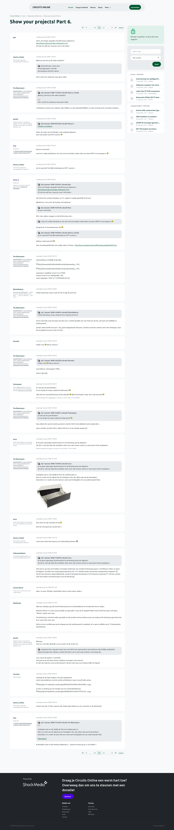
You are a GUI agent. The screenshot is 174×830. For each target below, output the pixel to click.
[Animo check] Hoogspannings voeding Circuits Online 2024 (22, 152)
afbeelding (42, 739)
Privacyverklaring (158, 826)
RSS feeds (91, 814)
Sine (14, 146)
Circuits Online (14, 16)
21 (104, 28)
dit (43, 373)
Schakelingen (66, 809)
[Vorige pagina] (86, 27)
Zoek (156, 64)
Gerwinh (16, 341)
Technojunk (17, 384)
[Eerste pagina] (82, 27)
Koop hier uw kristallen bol (20, 292)
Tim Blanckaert (18, 88)
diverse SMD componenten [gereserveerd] (152, 110)
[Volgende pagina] (112, 27)
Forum (70, 7)
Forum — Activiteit (137, 74)
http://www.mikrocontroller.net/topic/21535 (52, 43)
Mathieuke (17, 603)
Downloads (65, 812)
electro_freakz (18, 57)
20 (99, 28)
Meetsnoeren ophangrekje (25, 390)
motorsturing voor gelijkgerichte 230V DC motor (154, 79)
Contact (64, 817)
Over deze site (92, 809)
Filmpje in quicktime (45, 126)
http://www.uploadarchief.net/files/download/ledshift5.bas (96, 245)
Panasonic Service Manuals (20, 97)
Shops (100, 7)
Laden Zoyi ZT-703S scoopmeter (148, 91)
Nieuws (93, 7)
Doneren (68, 796)
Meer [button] (107, 7)
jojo (14, 37)
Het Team (91, 806)
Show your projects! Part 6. (52, 16)
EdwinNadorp (18, 289)
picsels (15, 119)
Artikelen (65, 806)
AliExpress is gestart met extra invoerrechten (153, 85)
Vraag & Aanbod (82, 7)
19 (95, 28)
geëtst (18, 387)
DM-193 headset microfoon (146, 129)
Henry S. (16, 180)
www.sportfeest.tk (18, 94)
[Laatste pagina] (115, 27)
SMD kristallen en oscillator (146, 116)
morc (15, 439)
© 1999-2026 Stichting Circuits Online (22, 826)
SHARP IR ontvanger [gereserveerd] (149, 123)
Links (63, 814)
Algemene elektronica (35, 16)
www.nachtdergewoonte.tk (20, 96)
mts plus (16, 674)
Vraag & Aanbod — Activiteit (140, 106)
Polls (89, 812)
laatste (121, 28)
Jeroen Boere (18, 587)
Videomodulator (19, 553)
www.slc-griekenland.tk (23, 92)
